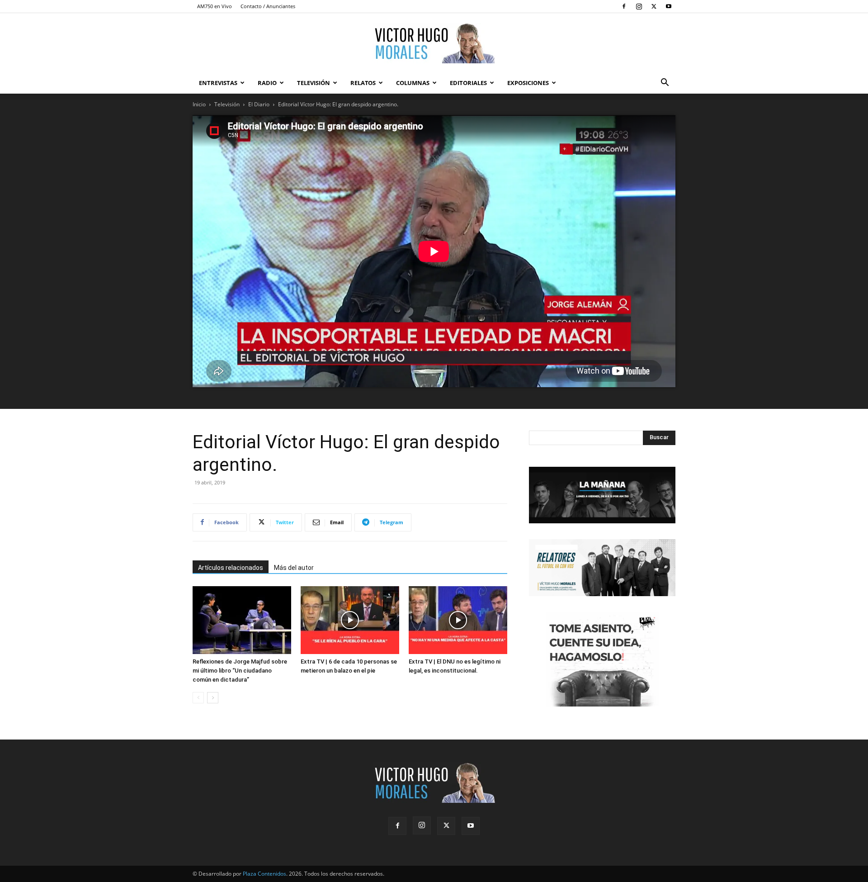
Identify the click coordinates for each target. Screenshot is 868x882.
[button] (664, 83)
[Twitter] (653, 6)
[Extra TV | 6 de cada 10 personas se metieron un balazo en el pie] (350, 620)
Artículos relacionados (230, 567)
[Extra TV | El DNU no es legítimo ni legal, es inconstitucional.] (458, 620)
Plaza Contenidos (264, 873)
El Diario (258, 104)
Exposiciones (528, 83)
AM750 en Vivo (214, 6)
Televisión (313, 83)
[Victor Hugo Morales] (434, 43)
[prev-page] (198, 697)
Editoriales (468, 83)
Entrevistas (218, 83)
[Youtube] (668, 6)
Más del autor (294, 567)
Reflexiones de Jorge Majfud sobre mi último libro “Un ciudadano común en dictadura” (240, 670)
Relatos (363, 83)
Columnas (412, 83)
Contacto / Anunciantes (268, 6)
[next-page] (212, 697)
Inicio (199, 104)
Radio (267, 83)
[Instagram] (639, 6)
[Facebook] (624, 6)
